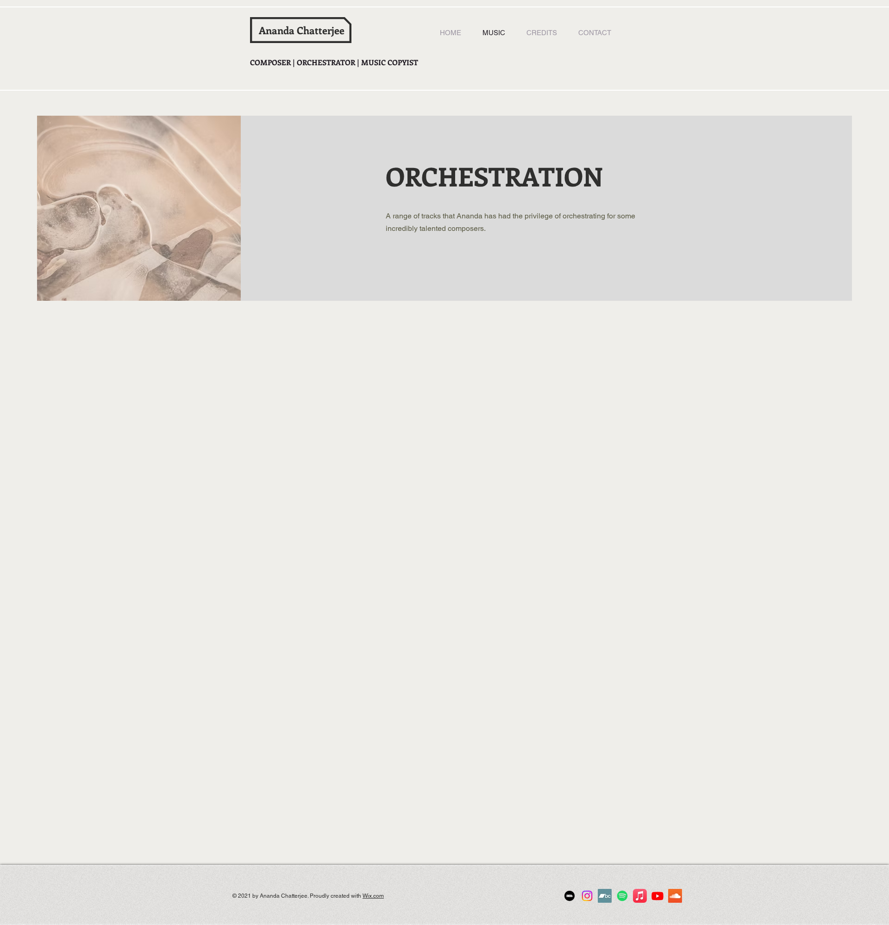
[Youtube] (657, 896)
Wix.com (373, 896)
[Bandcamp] (605, 896)
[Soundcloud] (675, 896)
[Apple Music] (640, 896)
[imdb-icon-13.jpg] (569, 896)
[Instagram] (587, 896)
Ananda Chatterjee (301, 30)
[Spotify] (622, 896)
